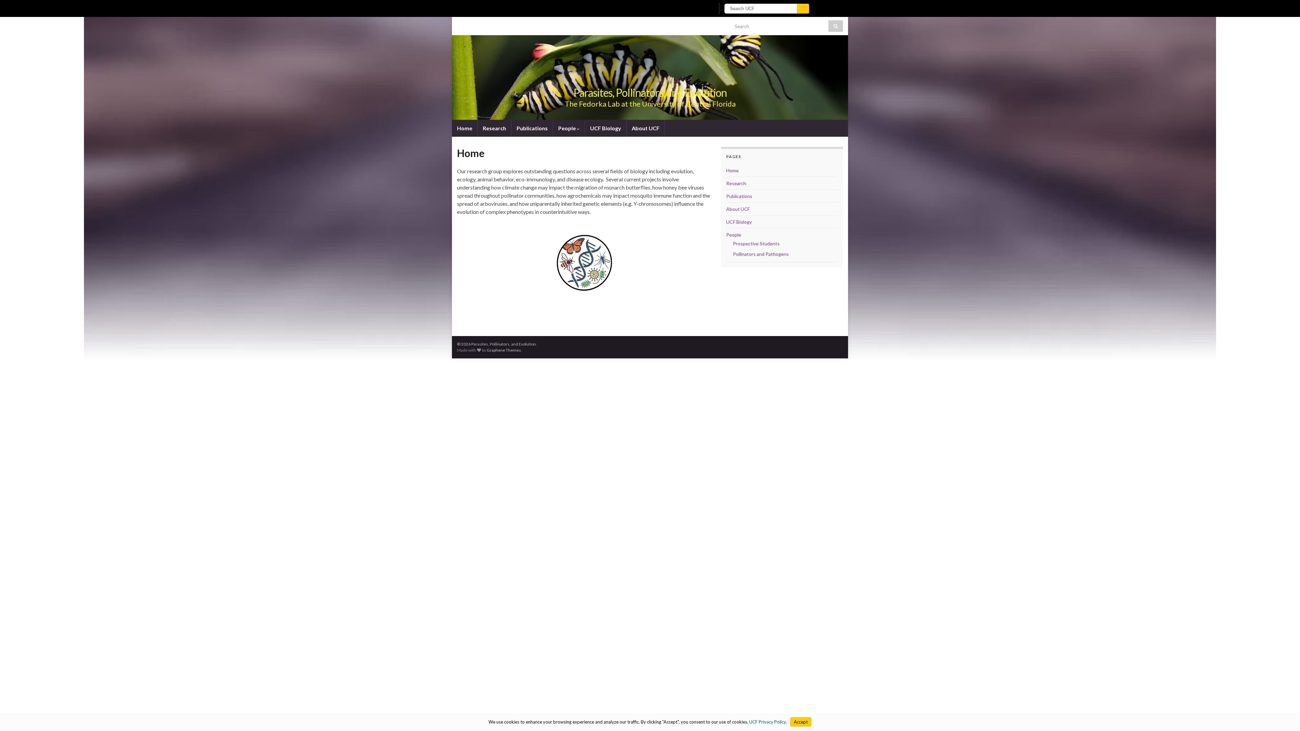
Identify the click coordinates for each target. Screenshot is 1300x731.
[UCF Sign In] (693, 9)
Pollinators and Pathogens (761, 254)
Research (494, 128)
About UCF (645, 128)
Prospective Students (756, 243)
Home (464, 128)
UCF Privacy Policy (767, 722)
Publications (532, 128)
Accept (801, 722)
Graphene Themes (504, 350)
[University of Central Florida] (541, 8)
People (567, 128)
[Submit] (803, 9)
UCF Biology (605, 128)
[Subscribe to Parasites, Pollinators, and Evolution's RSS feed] (460, 24)
